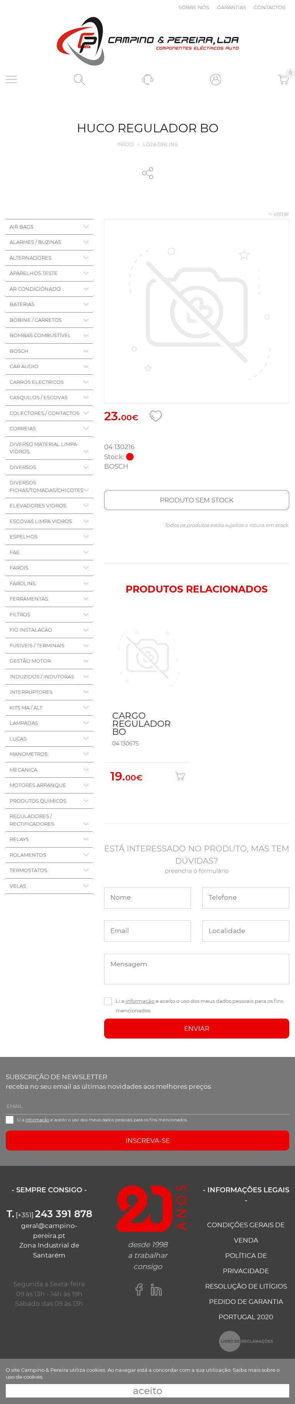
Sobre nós (194, 7)
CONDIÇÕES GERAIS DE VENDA (246, 1232)
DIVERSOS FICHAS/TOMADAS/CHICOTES (46, 486)
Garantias (231, 7)
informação (140, 1001)
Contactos (269, 7)
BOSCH (19, 351)
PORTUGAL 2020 (246, 1317)
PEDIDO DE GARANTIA (246, 1301)
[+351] (49, 1215)
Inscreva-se (148, 1140)
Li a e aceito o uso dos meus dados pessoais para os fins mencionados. (199, 1006)
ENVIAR (196, 1028)
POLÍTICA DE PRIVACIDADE (246, 1263)
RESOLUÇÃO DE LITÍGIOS (246, 1286)
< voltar (279, 214)
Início (125, 144)
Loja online (160, 144)
